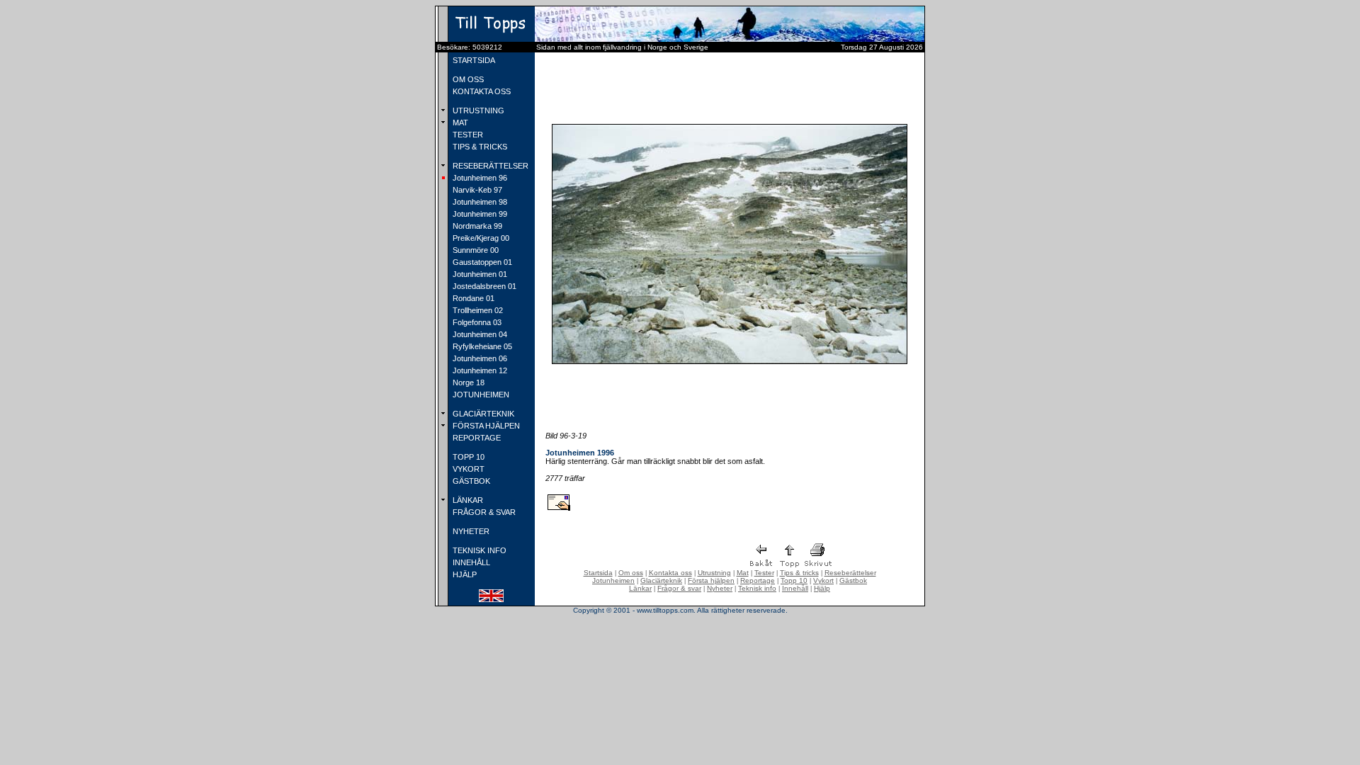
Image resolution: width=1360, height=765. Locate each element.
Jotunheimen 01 (478, 274)
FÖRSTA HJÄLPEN (485, 425)
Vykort (823, 580)
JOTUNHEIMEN (479, 394)
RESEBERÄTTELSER (489, 166)
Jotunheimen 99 (478, 214)
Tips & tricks (799, 573)
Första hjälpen (711, 580)
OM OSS (467, 79)
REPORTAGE (475, 438)
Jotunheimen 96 (478, 178)
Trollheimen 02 (476, 310)
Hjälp (822, 588)
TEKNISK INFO (478, 550)
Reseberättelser (850, 573)
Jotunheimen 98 (478, 202)
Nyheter (719, 588)
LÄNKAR (466, 500)
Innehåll (795, 588)
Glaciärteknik (661, 580)
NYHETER (469, 531)
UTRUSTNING (477, 110)
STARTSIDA (472, 60)
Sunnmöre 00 (474, 250)
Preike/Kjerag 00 (479, 238)
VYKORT (467, 469)
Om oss (630, 573)
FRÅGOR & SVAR (483, 512)
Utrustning (714, 573)
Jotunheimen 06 (478, 358)
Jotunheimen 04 (478, 334)
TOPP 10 (467, 457)
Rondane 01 (472, 298)
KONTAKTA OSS (480, 91)
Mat (743, 573)
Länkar (640, 588)
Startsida (598, 573)
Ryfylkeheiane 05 (481, 346)
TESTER (466, 134)
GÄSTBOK (470, 481)
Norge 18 (467, 382)
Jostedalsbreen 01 (483, 286)
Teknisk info (757, 588)
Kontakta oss (670, 573)
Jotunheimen (613, 580)
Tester (764, 573)
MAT (459, 122)
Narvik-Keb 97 (476, 190)
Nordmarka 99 (476, 226)
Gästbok (853, 580)
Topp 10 (794, 580)
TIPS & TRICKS (478, 146)
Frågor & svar (679, 588)
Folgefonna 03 (476, 322)
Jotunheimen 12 (478, 370)
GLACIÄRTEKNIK (482, 413)
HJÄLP (463, 574)
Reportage (757, 580)
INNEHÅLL (470, 562)
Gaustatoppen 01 (481, 262)
